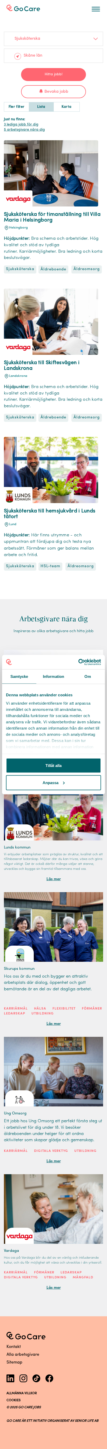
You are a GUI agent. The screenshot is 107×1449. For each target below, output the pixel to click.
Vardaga (11, 1251)
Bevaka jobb (56, 92)
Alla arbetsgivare (22, 1355)
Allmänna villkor (21, 1393)
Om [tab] (87, 676)
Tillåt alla (53, 765)
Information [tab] (53, 676)
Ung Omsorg (15, 1114)
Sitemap (14, 1362)
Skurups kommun (19, 969)
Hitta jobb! (54, 74)
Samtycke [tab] (19, 676)
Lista (41, 107)
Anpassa (50, 782)
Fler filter (17, 107)
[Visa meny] (95, 9)
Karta (67, 107)
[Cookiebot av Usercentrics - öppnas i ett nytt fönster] (78, 662)
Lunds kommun (17, 848)
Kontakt (13, 1347)
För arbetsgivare (27, 7)
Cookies (13, 1400)
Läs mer (53, 879)
